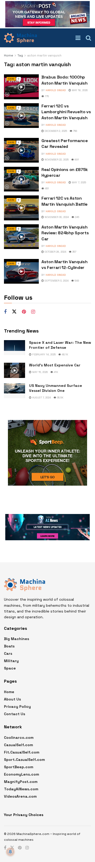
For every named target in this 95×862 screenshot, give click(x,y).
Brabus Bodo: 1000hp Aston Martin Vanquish (64, 80)
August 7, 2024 (41, 397)
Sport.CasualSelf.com (24, 759)
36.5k (59, 397)
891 (76, 159)
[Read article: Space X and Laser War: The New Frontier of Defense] (14, 347)
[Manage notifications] (10, 852)
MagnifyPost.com (20, 781)
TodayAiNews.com (21, 789)
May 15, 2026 (39, 372)
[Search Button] (88, 37)
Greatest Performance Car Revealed (64, 143)
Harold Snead (56, 90)
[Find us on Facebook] (5, 312)
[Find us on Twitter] (14, 312)
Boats (9, 646)
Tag (20, 55)
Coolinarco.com (19, 737)
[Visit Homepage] (20, 38)
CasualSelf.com (18, 744)
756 (74, 131)
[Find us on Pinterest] (24, 312)
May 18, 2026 (79, 90)
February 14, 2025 (43, 354)
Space (10, 668)
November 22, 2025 (56, 159)
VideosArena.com (20, 796)
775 (46, 96)
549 (76, 280)
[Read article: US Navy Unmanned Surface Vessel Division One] (14, 390)
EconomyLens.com (21, 774)
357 (74, 251)
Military (11, 660)
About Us (12, 699)
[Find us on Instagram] (33, 312)
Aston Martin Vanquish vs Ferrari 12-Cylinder (64, 264)
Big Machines (16, 638)
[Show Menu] (77, 37)
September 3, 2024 (56, 280)
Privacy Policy (17, 706)
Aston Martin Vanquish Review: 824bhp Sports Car (65, 233)
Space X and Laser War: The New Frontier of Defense (60, 345)
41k (55, 372)
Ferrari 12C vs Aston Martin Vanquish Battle (64, 201)
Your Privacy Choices (23, 814)
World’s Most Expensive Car (54, 365)
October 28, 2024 (55, 251)
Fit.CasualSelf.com (21, 752)
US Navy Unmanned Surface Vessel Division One (55, 388)
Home (8, 55)
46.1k (64, 354)
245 (76, 217)
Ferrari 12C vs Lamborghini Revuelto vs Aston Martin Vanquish (66, 112)
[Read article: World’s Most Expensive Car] (14, 370)
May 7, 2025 (78, 182)
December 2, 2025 (55, 131)
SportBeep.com (18, 767)
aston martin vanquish (44, 55)
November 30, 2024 (56, 217)
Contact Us (14, 714)
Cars (11, 78)
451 (46, 188)
